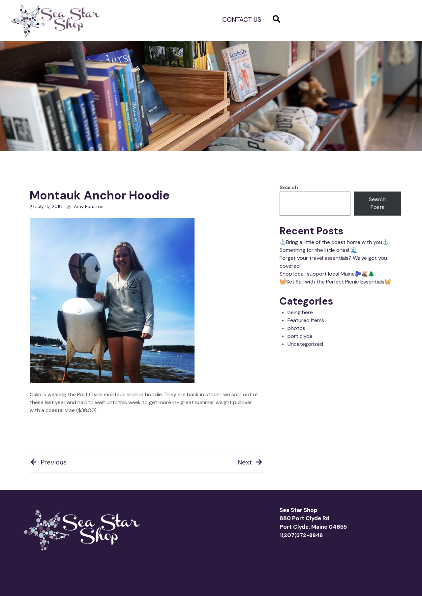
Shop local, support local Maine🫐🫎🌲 (327, 273)
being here (300, 312)
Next (245, 462)
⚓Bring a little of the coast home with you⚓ (334, 242)
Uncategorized (305, 344)
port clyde (300, 336)
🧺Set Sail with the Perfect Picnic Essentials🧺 (335, 281)
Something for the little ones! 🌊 (318, 250)
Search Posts (377, 203)
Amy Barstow (88, 206)
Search (289, 187)
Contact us (241, 19)
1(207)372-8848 (301, 535)
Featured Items (305, 320)
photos (296, 328)
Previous (54, 462)
